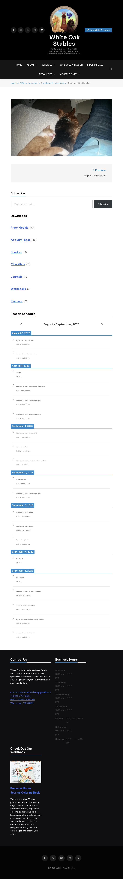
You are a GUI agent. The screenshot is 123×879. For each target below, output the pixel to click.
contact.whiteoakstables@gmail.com (30, 692)
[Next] (102, 324)
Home (19, 64)
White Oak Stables (64, 40)
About (30, 64)
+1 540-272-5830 (20, 695)
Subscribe (103, 204)
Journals (16, 277)
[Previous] (21, 324)
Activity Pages (20, 240)
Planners (16, 301)
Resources (45, 74)
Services (47, 64)
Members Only (68, 74)
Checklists (18, 264)
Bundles (16, 252)
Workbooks (18, 289)
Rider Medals (95, 64)
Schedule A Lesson (71, 64)
